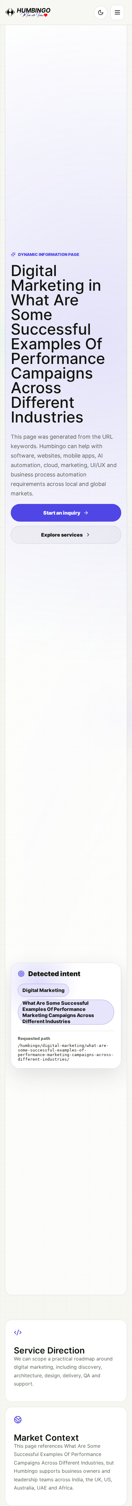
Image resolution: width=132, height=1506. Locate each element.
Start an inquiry (61, 513)
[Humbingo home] (28, 12)
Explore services (62, 535)
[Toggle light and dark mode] (100, 12)
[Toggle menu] (117, 12)
